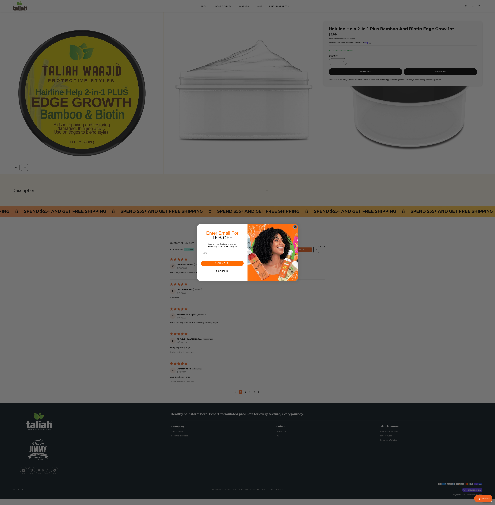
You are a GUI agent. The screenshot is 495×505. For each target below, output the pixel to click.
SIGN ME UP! (222, 263)
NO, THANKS (222, 271)
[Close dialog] (295, 226)
